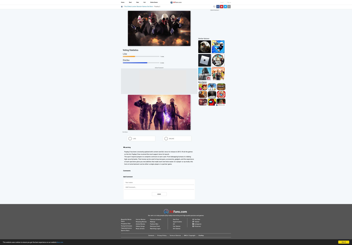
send (159, 194)
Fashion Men (154, 224)
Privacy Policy (161, 235)
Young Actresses (126, 226)
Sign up (229, 2)
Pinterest (198, 226)
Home (122, 2)
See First (176, 219)
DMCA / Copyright (189, 235)
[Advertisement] (159, 81)
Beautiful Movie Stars (126, 220)
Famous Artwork (155, 219)
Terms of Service (175, 235)
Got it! (344, 242)
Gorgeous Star (126, 223)
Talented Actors (126, 228)
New (137, 2)
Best (130, 2)
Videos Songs (140, 226)
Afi (174, 224)
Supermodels (177, 222)
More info (60, 242)
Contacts (151, 235)
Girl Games (176, 228)
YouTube (197, 219)
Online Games (154, 2)
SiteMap (201, 235)
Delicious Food (155, 226)
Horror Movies (140, 219)
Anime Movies (140, 224)
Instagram (198, 224)
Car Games (176, 226)
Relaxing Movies (141, 222)
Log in (222, 2)
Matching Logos (155, 228)
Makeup (152, 222)
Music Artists (140, 228)
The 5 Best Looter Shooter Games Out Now (138, 6)
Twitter (197, 222)
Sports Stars (125, 230)
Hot (144, 2)
